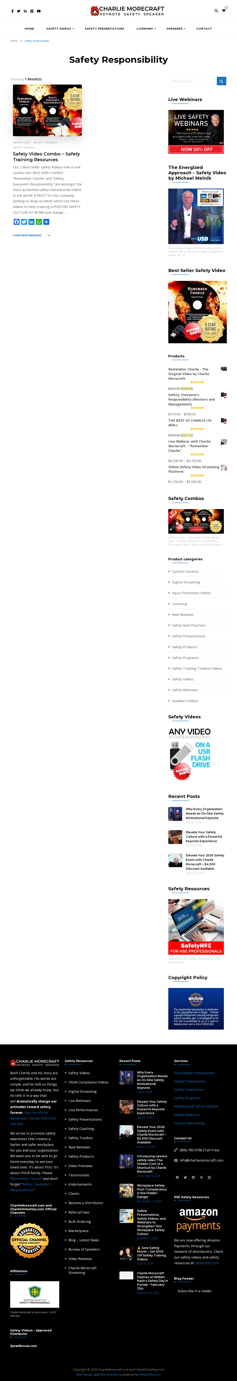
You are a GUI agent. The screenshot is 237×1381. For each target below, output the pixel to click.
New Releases (183, 614)
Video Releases (80, 1258)
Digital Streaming (186, 582)
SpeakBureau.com (23, 1346)
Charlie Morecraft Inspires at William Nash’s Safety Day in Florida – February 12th (152, 1280)
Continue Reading (27, 235)
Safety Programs (185, 657)
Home (29, 28)
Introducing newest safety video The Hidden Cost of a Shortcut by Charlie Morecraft (152, 1164)
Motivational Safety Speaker (196, 1106)
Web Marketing (110, 1374)
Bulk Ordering (80, 1221)
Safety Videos (58, 28)
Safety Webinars (185, 690)
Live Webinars (80, 1100)
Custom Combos (185, 571)
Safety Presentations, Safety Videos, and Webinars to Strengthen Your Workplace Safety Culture (151, 1222)
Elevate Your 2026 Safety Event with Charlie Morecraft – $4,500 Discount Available (205, 862)
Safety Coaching (81, 1128)
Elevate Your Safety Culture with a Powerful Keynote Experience (204, 836)
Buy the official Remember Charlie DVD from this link (33, 1118)
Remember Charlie (26, 1178)
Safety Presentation (190, 1081)
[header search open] (216, 11)
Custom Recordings (189, 1123)
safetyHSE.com (206, 1263)
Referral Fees (79, 1212)
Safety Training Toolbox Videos (197, 668)
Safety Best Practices (189, 625)
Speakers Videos (185, 701)
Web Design (84, 1374)
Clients (74, 1193)
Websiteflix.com (150, 1374)
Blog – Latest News (84, 1240)
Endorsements (80, 1184)
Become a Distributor (86, 1203)
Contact (204, 28)
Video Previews (80, 1166)
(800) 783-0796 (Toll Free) (199, 1150)
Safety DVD (21, 142)
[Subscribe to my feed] (175, 1291)
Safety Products (184, 647)
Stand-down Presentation (194, 1073)
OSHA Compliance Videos (89, 1082)
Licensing (145, 28)
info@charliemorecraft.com (201, 1160)
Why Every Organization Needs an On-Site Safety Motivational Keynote (205, 813)
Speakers (175, 28)
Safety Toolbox (81, 1138)
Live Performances (83, 1110)
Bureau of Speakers (84, 1249)
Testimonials (79, 1175)
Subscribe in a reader (195, 1291)
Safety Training (46, 142)
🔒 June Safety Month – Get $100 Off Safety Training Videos (151, 1253)
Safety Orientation (189, 1089)
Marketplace (79, 1231)
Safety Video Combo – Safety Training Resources (46, 156)
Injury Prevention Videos (191, 593)
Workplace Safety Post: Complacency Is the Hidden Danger (152, 1191)
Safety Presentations (104, 28)
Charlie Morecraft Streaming (83, 1270)
